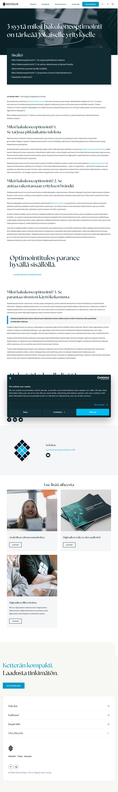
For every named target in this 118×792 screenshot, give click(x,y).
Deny (25, 412)
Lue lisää (15, 545)
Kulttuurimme (60, 4)
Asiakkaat (45, 4)
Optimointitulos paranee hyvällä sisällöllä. (29, 68)
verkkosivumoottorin (97, 163)
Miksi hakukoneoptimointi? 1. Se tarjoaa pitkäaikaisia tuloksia (38, 60)
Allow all (92, 412)
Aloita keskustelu (14, 685)
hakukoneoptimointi (36, 101)
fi (107, 4)
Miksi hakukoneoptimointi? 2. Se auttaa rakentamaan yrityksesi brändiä (42, 64)
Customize (57, 412)
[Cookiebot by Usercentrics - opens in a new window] (99, 378)
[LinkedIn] (16, 767)
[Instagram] (10, 767)
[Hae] (112, 4)
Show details (99, 405)
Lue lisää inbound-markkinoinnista (27, 274)
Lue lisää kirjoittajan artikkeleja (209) (60, 450)
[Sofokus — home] (15, 4)
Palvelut (33, 4)
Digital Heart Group (43, 772)
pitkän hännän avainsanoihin (93, 149)
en (102, 4)
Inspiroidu (75, 4)
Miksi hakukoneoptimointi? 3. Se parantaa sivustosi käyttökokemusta (42, 72)
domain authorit (58, 203)
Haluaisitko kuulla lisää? (22, 77)
